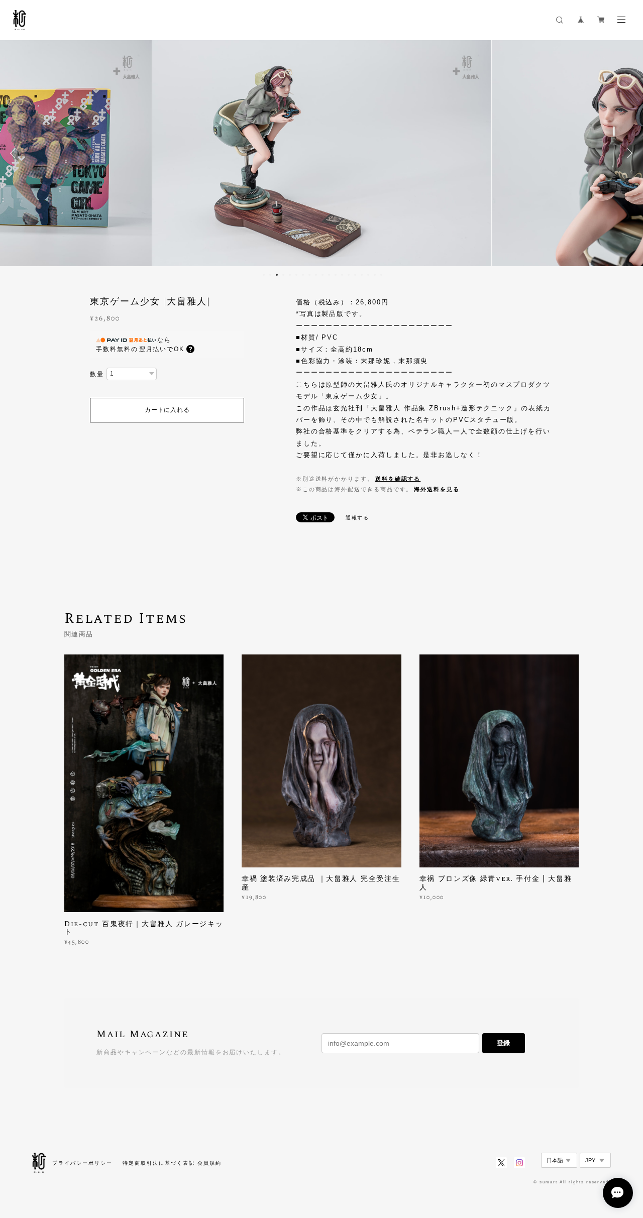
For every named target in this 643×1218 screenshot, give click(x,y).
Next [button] (628, 153)
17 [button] (368, 275)
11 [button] (329, 275)
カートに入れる (167, 409)
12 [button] (336, 275)
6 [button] (296, 275)
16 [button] (362, 275)
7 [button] (303, 275)
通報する (358, 517)
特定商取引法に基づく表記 (158, 1163)
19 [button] (381, 275)
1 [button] (264, 275)
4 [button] (283, 275)
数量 (97, 374)
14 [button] (349, 275)
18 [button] (375, 275)
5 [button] (290, 275)
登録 (503, 1043)
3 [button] (277, 275)
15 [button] (355, 275)
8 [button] (309, 275)
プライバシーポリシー (82, 1163)
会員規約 (209, 1163)
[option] (321, 153)
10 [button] (323, 275)
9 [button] (316, 275)
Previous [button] (15, 153)
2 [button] (270, 275)
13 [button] (342, 275)
